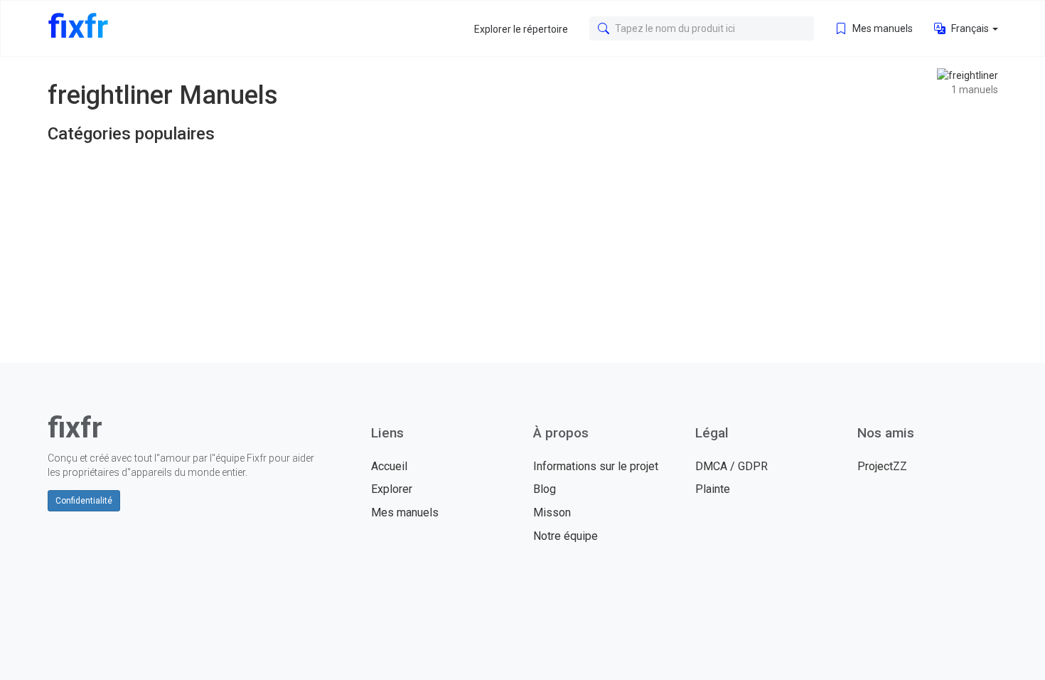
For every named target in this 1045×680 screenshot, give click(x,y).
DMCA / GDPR (731, 466)
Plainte (712, 489)
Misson (552, 512)
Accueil (389, 466)
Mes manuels (881, 28)
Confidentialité (83, 501)
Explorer (391, 489)
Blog (544, 489)
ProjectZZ (882, 466)
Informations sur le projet (595, 466)
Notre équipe (565, 536)
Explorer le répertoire (521, 29)
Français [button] (970, 28)
